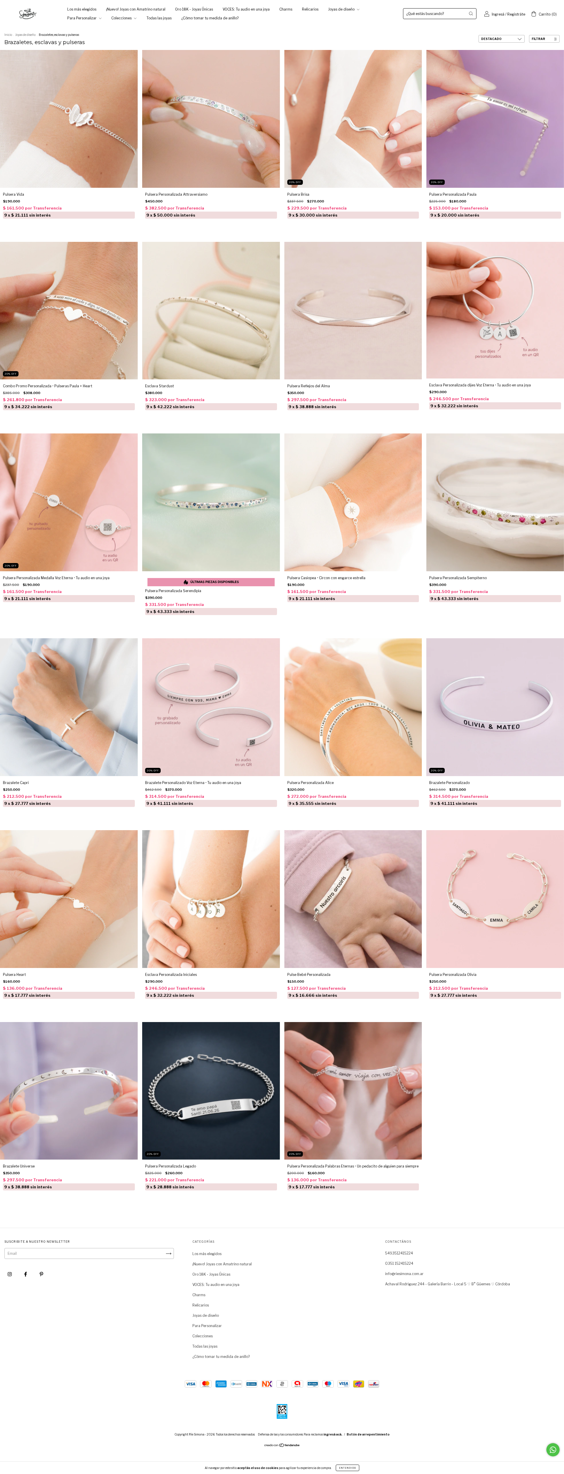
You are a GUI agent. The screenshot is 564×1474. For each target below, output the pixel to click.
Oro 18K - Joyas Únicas (194, 9)
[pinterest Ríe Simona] (41, 1274)
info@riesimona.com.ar (404, 1274)
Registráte (516, 14)
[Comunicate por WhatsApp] (553, 1449)
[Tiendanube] (282, 1446)
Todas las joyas (159, 18)
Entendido (347, 1467)
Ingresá (498, 14)
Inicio (8, 34)
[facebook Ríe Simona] (26, 1274)
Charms (285, 9)
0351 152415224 (399, 1263)
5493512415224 (399, 1253)
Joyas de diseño (341, 9)
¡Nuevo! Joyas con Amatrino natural (135, 9)
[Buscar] (471, 14)
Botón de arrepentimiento (368, 1434)
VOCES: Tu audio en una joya (246, 9)
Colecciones (121, 18)
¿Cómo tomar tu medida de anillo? (210, 18)
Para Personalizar (82, 18)
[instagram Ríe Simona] (10, 1274)
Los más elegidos (81, 9)
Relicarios (310, 9)
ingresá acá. (332, 1434)
